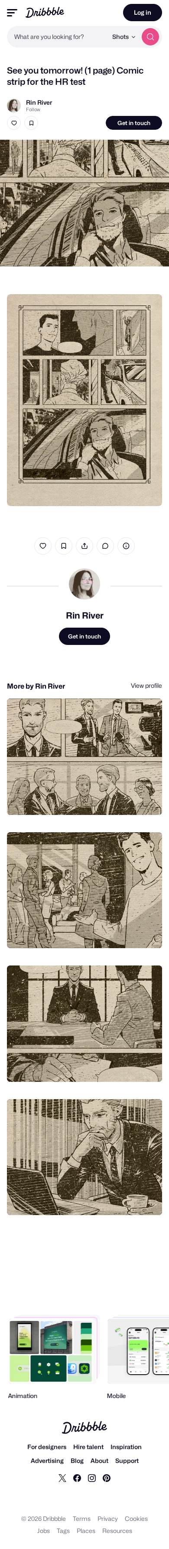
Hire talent (88, 1446)
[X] (62, 1478)
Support (127, 1460)
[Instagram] (92, 1478)
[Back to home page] (45, 12)
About (99, 1460)
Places (86, 1530)
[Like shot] (14, 123)
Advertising (47, 1460)
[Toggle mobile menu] (12, 12)
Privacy (108, 1518)
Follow (33, 109)
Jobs (43, 1530)
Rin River (39, 102)
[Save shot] (31, 123)
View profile (146, 685)
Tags (63, 1530)
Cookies (136, 1518)
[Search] (150, 36)
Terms (82, 1518)
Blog (77, 1460)
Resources (117, 1530)
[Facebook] (77, 1478)
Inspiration (126, 1446)
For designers (46, 1446)
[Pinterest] (106, 1478)
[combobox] (57, 36)
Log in (142, 12)
